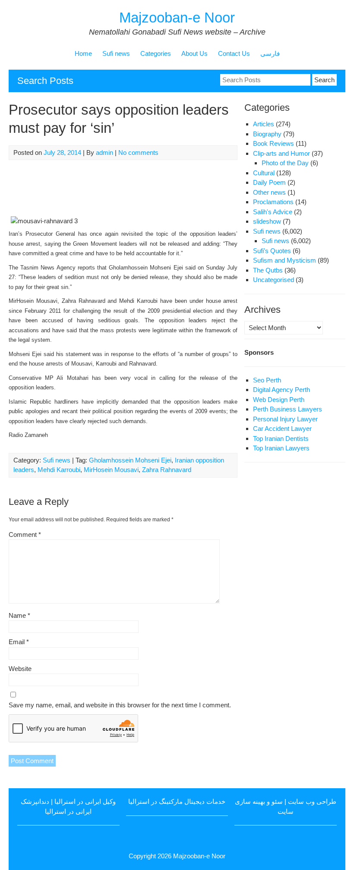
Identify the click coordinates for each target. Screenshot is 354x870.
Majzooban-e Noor (177, 18)
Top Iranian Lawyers (281, 448)
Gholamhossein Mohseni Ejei (130, 460)
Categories (155, 53)
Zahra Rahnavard (166, 469)
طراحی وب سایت (312, 801)
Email (19, 641)
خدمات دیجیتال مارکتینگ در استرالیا (176, 801)
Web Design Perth (278, 399)
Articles (263, 124)
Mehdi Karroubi (59, 469)
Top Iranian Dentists (281, 438)
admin (104, 152)
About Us (194, 53)
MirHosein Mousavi (111, 469)
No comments (138, 152)
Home (83, 53)
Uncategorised (273, 279)
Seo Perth (267, 380)
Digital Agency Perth (281, 389)
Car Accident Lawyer (282, 428)
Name (19, 615)
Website (20, 668)
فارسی (270, 53)
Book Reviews (273, 143)
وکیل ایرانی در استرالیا (85, 801)
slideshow (267, 221)
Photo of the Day (285, 163)
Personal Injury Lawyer (285, 419)
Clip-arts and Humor (281, 153)
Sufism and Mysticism (284, 260)
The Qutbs (268, 270)
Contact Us (234, 53)
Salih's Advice (272, 211)
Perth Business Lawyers (287, 409)
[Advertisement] (166, 188)
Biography (267, 134)
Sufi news (116, 53)
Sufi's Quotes (272, 250)
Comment (25, 534)
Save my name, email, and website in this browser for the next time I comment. (120, 705)
